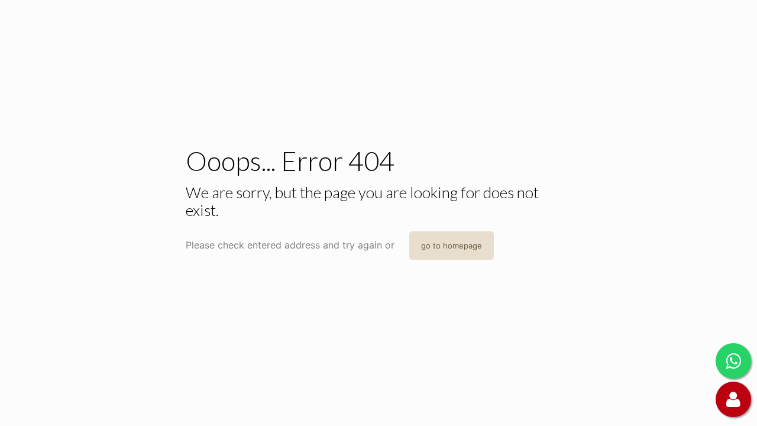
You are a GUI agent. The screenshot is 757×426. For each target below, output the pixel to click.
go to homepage (451, 245)
